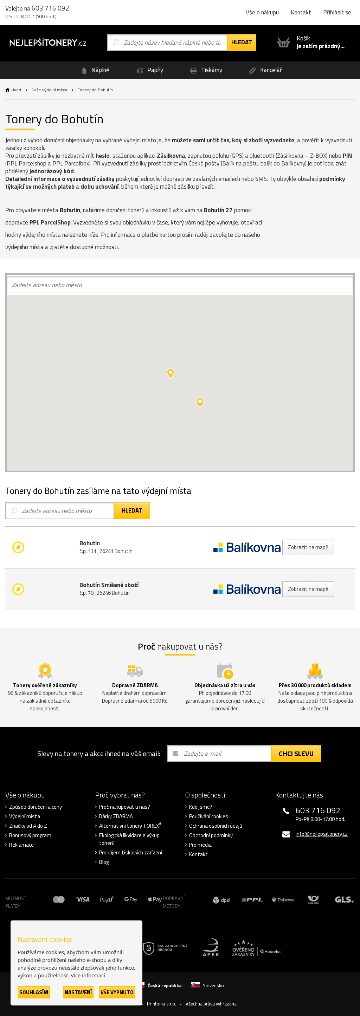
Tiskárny (211, 69)
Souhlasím (33, 992)
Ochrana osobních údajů (215, 826)
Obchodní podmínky (211, 835)
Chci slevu (296, 753)
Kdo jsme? (200, 807)
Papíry (154, 69)
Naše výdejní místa (49, 89)
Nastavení (78, 992)
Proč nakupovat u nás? (124, 807)
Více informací (88, 975)
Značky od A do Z (28, 826)
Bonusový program (30, 835)
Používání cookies (208, 816)
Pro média (200, 845)
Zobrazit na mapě (308, 547)
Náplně (99, 69)
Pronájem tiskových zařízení (130, 853)
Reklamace (21, 845)
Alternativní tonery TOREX (130, 826)
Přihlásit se (337, 12)
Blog (104, 862)
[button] (200, 403)
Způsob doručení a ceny (35, 807)
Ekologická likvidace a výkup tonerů (129, 839)
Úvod (16, 89)
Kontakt (301, 12)
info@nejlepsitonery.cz (322, 834)
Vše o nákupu (262, 12)
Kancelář (270, 69)
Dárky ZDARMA (116, 816)
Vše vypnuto (117, 992)
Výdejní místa (24, 816)
